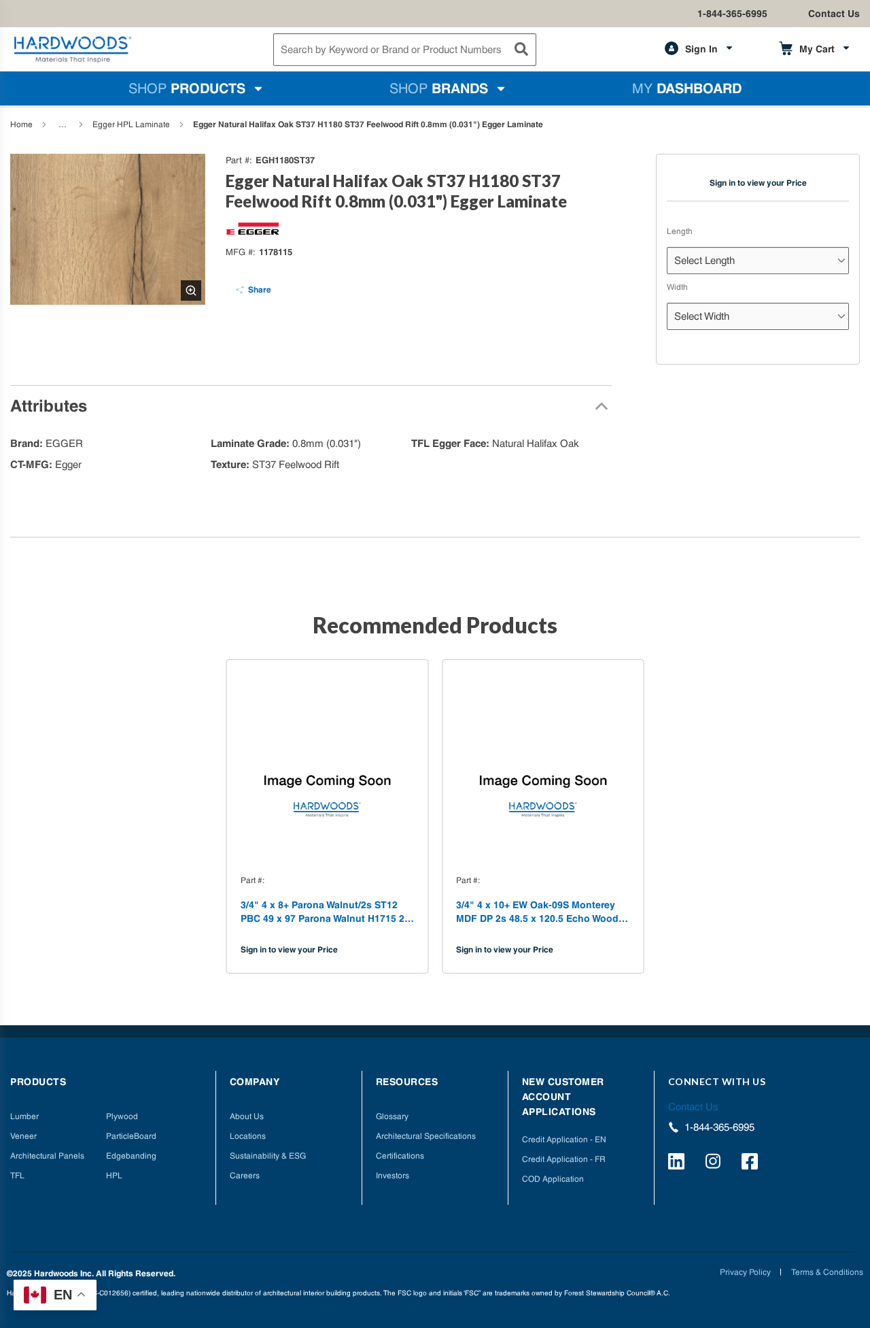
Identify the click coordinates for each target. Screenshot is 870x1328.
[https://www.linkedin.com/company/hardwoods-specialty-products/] (678, 1163)
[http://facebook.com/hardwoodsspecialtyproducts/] (752, 1163)
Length (680, 231)
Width (677, 287)
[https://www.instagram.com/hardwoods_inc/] (715, 1163)
